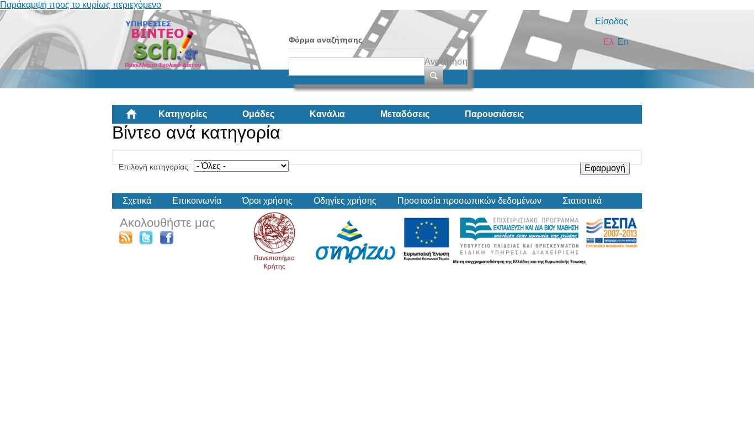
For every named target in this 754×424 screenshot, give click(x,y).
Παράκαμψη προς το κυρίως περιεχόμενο (80, 4)
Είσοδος (611, 21)
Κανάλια (327, 114)
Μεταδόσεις (404, 114)
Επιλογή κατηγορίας (153, 166)
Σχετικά (137, 200)
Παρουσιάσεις (494, 114)
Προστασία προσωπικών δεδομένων (469, 200)
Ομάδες (258, 114)
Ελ (608, 41)
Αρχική (140, 118)
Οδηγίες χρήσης (345, 200)
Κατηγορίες (182, 114)
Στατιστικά (582, 200)
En (623, 41)
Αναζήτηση (446, 61)
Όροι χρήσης (267, 200)
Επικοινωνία (196, 200)
